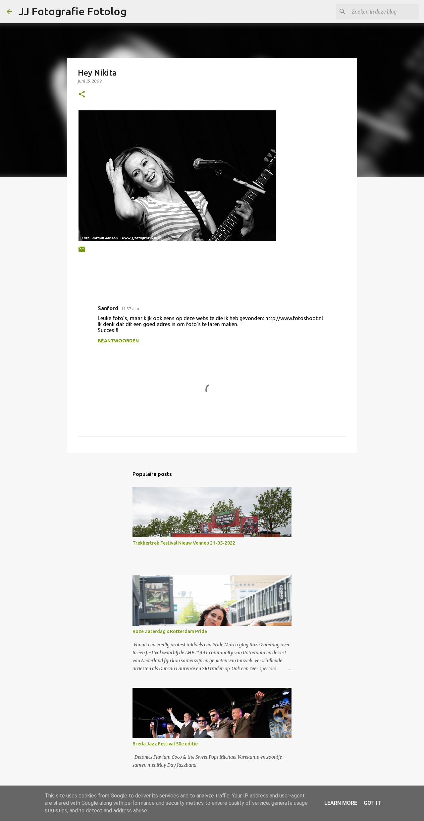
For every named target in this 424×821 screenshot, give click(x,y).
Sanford (108, 308)
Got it (372, 803)
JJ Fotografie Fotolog (73, 11)
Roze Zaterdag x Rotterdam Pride (169, 631)
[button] (82, 94)
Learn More (340, 803)
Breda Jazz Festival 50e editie (165, 743)
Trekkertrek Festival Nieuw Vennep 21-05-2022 (183, 543)
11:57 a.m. (130, 308)
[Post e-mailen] (82, 252)
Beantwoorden (118, 340)
